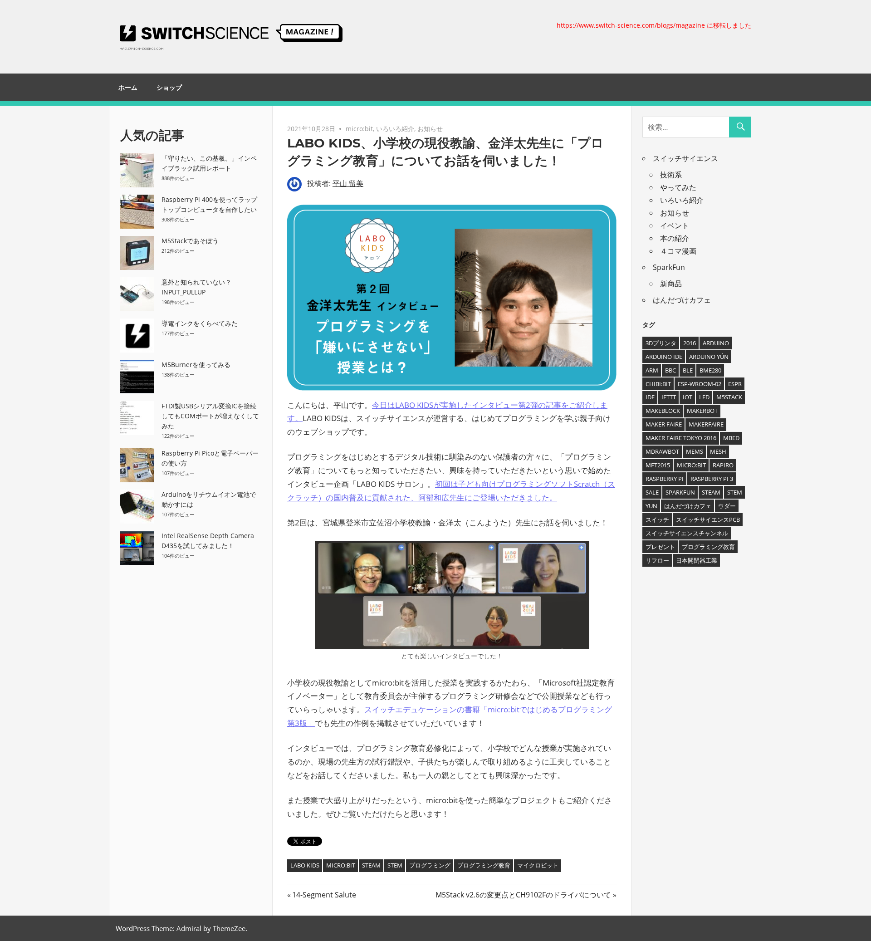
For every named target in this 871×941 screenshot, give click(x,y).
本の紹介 (674, 238)
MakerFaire (706, 424)
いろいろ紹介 (395, 128)
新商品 (671, 284)
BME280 (710, 370)
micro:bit (359, 128)
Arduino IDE (664, 357)
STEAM (371, 865)
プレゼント (660, 547)
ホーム (127, 87)
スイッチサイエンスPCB (708, 519)
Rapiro (723, 465)
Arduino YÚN (709, 357)
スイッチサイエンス (685, 158)
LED (704, 397)
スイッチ (657, 519)
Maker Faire (664, 424)
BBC (670, 370)
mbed (731, 438)
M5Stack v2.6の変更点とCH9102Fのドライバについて (523, 895)
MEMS (694, 451)
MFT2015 (658, 465)
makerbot (702, 411)
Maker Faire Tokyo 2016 (681, 438)
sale (652, 492)
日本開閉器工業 (696, 560)
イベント (674, 225)
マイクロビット (537, 865)
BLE (688, 370)
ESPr (735, 384)
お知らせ (430, 128)
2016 (689, 343)
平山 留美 (348, 183)
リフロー (657, 560)
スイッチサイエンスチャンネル (687, 533)
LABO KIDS (304, 865)
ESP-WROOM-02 (699, 384)
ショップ (169, 87)
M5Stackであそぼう (190, 240)
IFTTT (668, 397)
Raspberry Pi (665, 479)
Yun (651, 506)
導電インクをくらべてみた (199, 323)
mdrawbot (662, 451)
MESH (718, 451)
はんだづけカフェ (682, 300)
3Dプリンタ (661, 343)
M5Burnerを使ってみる (195, 364)
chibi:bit (658, 384)
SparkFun (669, 267)
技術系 (671, 175)
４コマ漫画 (678, 251)
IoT (687, 397)
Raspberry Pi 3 (711, 479)
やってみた (678, 187)
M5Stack (729, 397)
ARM (652, 370)
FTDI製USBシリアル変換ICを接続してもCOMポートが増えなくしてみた (210, 416)
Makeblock (663, 411)
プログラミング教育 (483, 865)
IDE (650, 397)
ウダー (727, 506)
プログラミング (429, 865)
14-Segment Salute (324, 895)
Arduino (716, 343)
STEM (394, 865)
